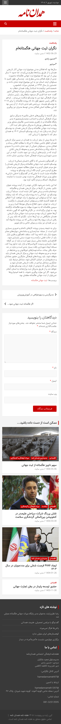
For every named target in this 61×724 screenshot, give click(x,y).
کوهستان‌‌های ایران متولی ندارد (45, 634)
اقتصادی (53, 458)
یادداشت (53, 43)
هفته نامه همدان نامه (19, 715)
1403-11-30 (51, 590)
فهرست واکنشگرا (5, 2)
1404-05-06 (51, 469)
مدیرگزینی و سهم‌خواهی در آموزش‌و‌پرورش (35, 294)
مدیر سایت (39, 53)
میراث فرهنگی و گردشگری (20, 458)
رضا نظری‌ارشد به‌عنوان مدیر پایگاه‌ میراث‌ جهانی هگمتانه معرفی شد (31, 615)
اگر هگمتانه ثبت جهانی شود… (20, 304)
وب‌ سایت (52, 394)
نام (54, 367)
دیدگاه (53, 331)
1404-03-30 (51, 521)
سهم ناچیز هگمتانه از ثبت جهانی (39, 465)
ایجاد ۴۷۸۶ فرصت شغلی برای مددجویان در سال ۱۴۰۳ (31, 567)
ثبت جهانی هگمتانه (39, 280)
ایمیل (53, 380)
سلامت (44, 506)
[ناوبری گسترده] (55, 23)
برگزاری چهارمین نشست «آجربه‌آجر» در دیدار (39, 639)
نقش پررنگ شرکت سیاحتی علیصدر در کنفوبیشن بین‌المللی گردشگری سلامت (36, 515)
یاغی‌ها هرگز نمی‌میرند (49, 628)
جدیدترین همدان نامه (39, 458)
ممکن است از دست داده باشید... (37, 422)
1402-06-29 (51, 53)
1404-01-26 (51, 573)
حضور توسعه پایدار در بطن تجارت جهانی (35, 586)
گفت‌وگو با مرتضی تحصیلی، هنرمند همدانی (40, 622)
